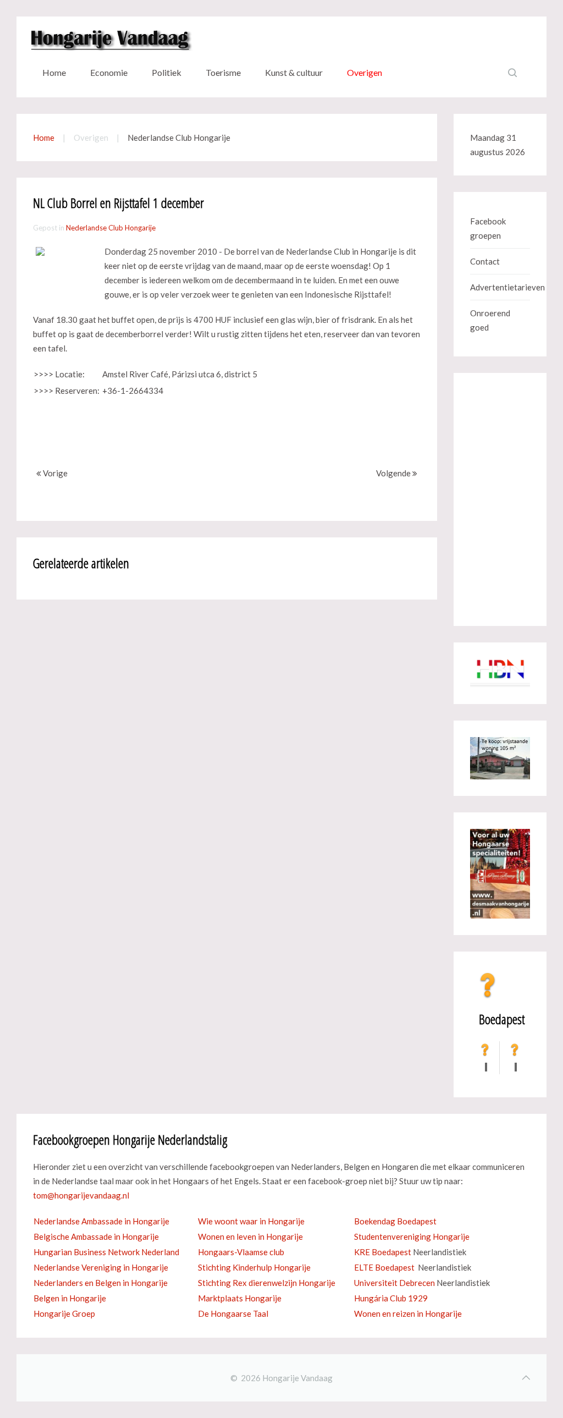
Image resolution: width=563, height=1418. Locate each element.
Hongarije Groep (64, 1313)
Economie (109, 72)
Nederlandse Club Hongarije (111, 227)
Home (54, 72)
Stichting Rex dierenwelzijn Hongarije (266, 1283)
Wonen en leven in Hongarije (250, 1236)
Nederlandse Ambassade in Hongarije (101, 1221)
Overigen (364, 72)
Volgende (394, 473)
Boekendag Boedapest (395, 1221)
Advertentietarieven (500, 287)
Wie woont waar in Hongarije (251, 1221)
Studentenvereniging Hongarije (412, 1236)
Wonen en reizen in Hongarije (408, 1313)
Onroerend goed (490, 320)
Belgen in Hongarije (70, 1298)
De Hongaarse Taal (233, 1313)
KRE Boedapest (382, 1252)
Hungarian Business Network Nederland (106, 1252)
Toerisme (223, 72)
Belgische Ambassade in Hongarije (96, 1236)
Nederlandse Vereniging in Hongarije (101, 1267)
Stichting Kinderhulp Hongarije (254, 1267)
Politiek (166, 72)
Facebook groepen (488, 228)
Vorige (54, 473)
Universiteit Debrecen (394, 1283)
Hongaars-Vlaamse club (241, 1252)
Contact (485, 261)
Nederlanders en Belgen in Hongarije (101, 1283)
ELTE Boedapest (384, 1267)
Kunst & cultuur (294, 72)
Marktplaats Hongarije (240, 1298)
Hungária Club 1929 (391, 1298)
